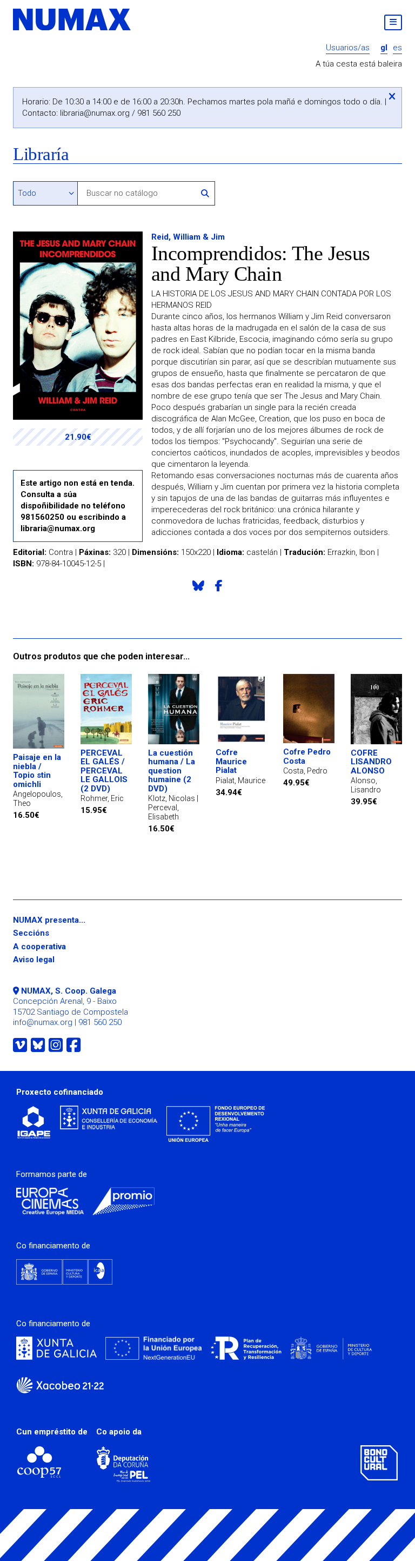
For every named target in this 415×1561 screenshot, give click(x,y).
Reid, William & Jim (188, 237)
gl (383, 47)
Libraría (41, 154)
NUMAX (72, 19)
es (397, 47)
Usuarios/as (348, 47)
